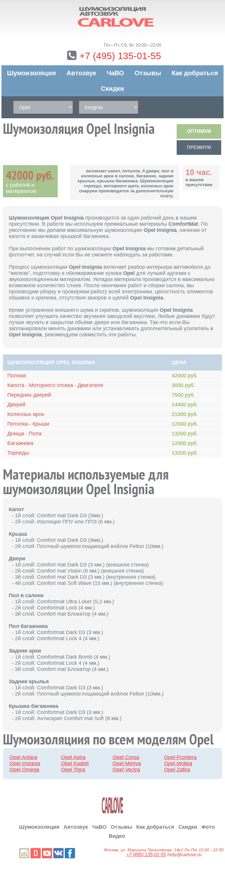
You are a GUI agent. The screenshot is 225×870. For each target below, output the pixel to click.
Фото (208, 827)
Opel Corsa (125, 757)
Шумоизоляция (31, 73)
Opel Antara (23, 757)
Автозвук (81, 73)
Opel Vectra (126, 770)
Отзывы (147, 73)
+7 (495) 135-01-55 (120, 56)
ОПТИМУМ (199, 131)
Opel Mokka (178, 763)
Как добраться (195, 73)
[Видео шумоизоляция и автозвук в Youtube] (47, 853)
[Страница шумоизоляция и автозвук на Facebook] (70, 853)
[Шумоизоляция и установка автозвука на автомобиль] (112, 805)
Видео (117, 836)
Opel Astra (73, 757)
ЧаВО (115, 73)
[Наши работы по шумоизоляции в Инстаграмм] (24, 853)
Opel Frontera (180, 757)
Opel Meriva (126, 763)
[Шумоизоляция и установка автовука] (112, 17)
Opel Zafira (177, 770)
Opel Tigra (73, 770)
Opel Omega (24, 770)
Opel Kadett (75, 763)
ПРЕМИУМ (199, 147)
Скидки (112, 88)
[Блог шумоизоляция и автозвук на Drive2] (35, 853)
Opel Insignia (24, 763)
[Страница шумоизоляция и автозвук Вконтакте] (58, 853)
